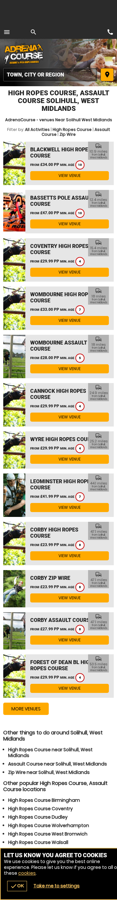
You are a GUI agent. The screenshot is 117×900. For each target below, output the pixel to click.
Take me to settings (56, 885)
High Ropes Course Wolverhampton (48, 825)
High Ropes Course (72, 129)
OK (17, 886)
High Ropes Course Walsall (38, 842)
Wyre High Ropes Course (63, 439)
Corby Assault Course (61, 620)
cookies (27, 873)
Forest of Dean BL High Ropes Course (61, 665)
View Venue (69, 175)
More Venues (26, 709)
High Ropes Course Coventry (40, 808)
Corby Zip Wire (50, 578)
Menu (6, 32)
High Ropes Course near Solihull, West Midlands (50, 752)
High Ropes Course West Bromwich (47, 834)
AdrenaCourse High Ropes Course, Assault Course (24, 53)
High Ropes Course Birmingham (44, 800)
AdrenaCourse (20, 120)
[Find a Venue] (50, 74)
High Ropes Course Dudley (38, 817)
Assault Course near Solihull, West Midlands (57, 764)
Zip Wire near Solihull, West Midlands (49, 772)
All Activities (37, 129)
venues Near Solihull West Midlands (75, 120)
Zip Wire (67, 134)
